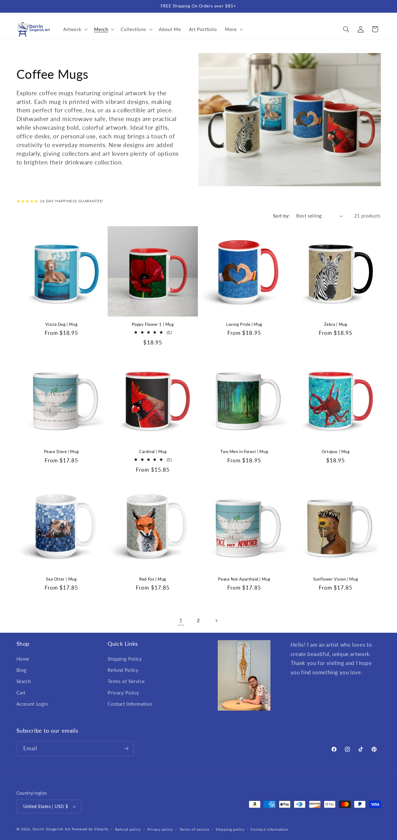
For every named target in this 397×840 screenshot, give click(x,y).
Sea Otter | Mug (61, 579)
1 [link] (181, 620)
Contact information (269, 829)
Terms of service (194, 829)
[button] (74, 29)
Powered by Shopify (90, 829)
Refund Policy (123, 670)
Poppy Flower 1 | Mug (153, 324)
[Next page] (216, 620)
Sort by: (281, 215)
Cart (21, 692)
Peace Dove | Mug (61, 451)
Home (23, 659)
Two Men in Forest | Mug (244, 451)
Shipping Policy (125, 659)
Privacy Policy (123, 692)
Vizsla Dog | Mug (61, 324)
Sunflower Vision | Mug (335, 579)
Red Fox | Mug (152, 579)
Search (23, 681)
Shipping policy (230, 829)
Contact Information (130, 704)
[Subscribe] (126, 748)
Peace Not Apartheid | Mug (244, 579)
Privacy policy (160, 829)
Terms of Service (126, 681)
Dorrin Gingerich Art (51, 829)
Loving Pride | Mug (244, 324)
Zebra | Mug (335, 324)
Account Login (32, 704)
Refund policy (128, 829)
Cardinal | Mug (153, 451)
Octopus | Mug (336, 451)
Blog (21, 670)
